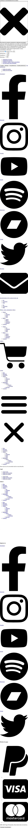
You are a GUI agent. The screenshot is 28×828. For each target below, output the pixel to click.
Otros (6, 317)
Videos (6, 383)
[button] (14, 21)
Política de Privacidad (7, 70)
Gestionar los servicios (7, 60)
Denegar (6, 65)
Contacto (5, 324)
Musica (9, 385)
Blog (4, 302)
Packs (6, 315)
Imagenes (7, 387)
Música (7, 320)
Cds (6, 313)
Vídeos (6, 319)
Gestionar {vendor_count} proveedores (11, 62)
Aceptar (2, 65)
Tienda (4, 312)
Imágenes (7, 323)
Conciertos (5, 301)
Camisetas (7, 314)
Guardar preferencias (21, 65)
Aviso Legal (5, 471)
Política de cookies (7, 69)
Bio (3, 300)
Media (4, 318)
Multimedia (5, 382)
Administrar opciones (7, 59)
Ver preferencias (13, 65)
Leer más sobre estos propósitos (9, 63)
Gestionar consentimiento (6, 827)
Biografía (5, 374)
